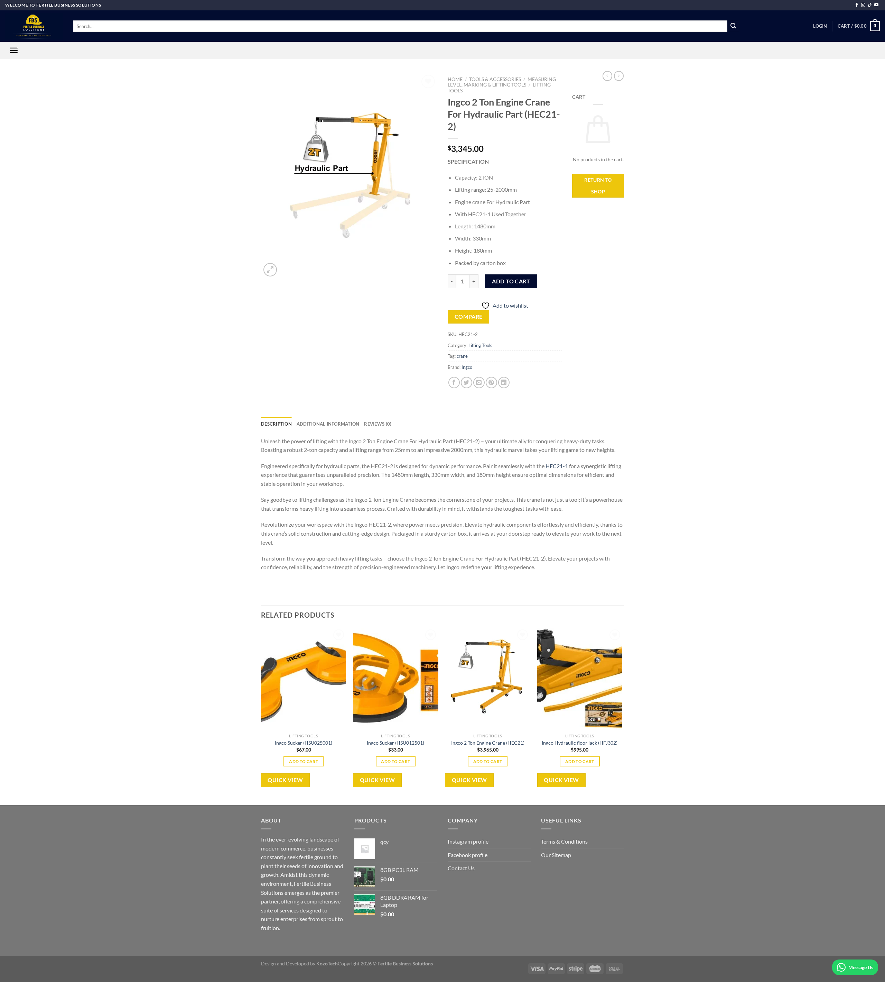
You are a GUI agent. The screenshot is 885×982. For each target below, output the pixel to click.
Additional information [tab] (328, 424)
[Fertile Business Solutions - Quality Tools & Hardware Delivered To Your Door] (34, 26)
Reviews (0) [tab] (377, 424)
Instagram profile (468, 841)
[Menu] (13, 50)
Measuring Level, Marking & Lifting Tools (502, 82)
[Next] (622, 715)
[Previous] (261, 715)
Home (455, 79)
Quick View (285, 780)
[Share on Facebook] (454, 382)
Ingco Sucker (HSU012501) (395, 743)
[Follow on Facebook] (857, 5)
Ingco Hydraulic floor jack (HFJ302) (579, 743)
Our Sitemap (556, 855)
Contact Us (461, 868)
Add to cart (511, 281)
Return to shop (598, 185)
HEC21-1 (557, 466)
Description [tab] (276, 424)
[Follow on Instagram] (863, 5)
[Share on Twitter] (466, 382)
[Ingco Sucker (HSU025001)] (303, 679)
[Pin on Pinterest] (491, 382)
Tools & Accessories (495, 79)
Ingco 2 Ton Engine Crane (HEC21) (487, 743)
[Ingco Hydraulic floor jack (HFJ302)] (580, 679)
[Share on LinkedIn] (504, 382)
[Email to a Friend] (479, 382)
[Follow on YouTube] (876, 5)
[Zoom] (270, 269)
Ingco (467, 367)
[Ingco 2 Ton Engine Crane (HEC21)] (487, 679)
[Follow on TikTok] (870, 5)
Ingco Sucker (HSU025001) (303, 743)
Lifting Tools (480, 345)
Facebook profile (467, 855)
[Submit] (733, 26)
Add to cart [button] (303, 761)
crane (462, 356)
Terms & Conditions (564, 841)
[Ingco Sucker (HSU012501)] (395, 679)
